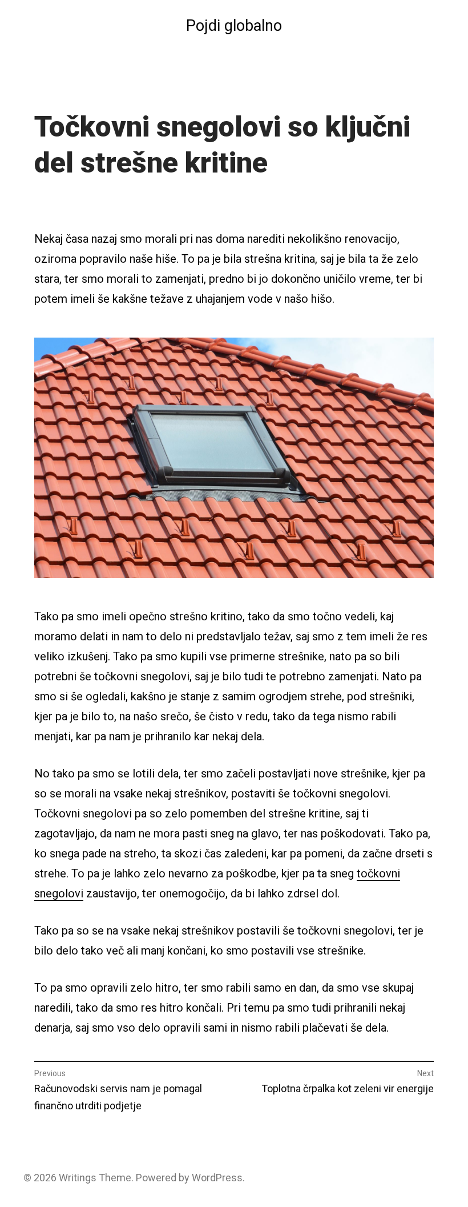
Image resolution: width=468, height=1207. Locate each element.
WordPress (217, 1178)
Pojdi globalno (234, 26)
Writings (77, 1178)
